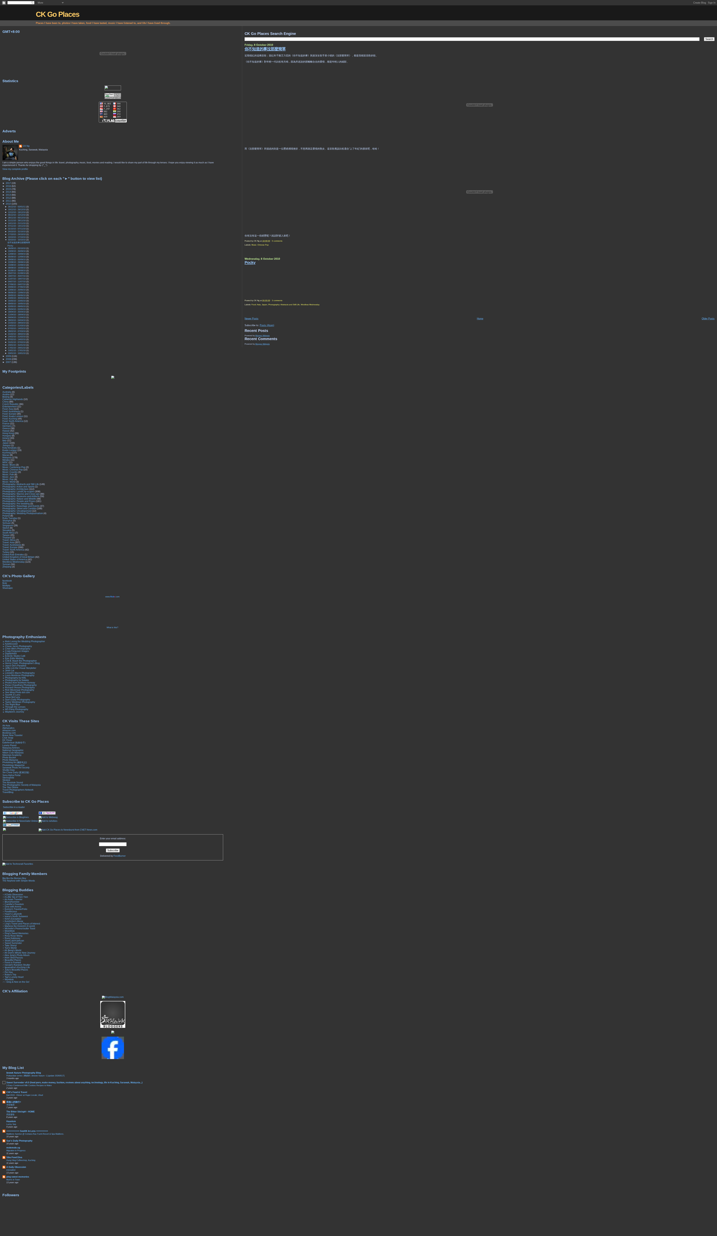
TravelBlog (7, 792)
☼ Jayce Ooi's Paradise (14, 665)
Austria (6, 394)
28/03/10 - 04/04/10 (17, 320)
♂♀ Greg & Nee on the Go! (15, 982)
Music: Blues (8, 465)
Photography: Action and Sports (18, 486)
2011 (9, 201)
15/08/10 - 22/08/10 (17, 265)
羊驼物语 (10, 1105)
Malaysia (7, 457)
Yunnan (6, 564)
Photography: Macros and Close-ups (21, 494)
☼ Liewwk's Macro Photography (18, 673)
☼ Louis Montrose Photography (18, 675)
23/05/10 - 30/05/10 (17, 298)
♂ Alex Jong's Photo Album (16, 955)
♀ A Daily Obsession (12, 894)
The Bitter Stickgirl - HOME (20, 1111)
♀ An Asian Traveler (12, 899)
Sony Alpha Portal (11, 775)
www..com (112, 597)
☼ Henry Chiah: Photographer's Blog (21, 663)
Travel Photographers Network (17, 790)
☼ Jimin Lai (8, 670)
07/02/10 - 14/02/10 (17, 339)
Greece (6, 428)
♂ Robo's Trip (9, 974)
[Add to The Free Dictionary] (11, 826)
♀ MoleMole (8, 931)
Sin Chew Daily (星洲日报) (15, 772)
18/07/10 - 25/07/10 (17, 276)
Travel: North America (13, 549)
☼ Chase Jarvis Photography (17, 646)
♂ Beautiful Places (11, 960)
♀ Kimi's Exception (11, 919)
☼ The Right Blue (11, 704)
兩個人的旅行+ (13, 1102)
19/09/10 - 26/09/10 (17, 251)
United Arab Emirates (13, 554)
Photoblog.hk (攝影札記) (14, 762)
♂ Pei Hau (7, 972)
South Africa (8, 532)
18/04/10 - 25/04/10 (17, 312)
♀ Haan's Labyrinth (12, 914)
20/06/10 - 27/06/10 (17, 287)
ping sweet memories (17, 1177)
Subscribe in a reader (14, 807)
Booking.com (9, 733)
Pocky (250, 262)
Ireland (6, 438)
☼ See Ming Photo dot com (16, 692)
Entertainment (9, 406)
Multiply (6, 585)
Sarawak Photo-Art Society (16, 767)
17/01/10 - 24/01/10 (17, 348)
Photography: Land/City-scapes (18, 491)
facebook (7, 580)
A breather (11, 1170)
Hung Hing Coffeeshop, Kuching (20, 1160)
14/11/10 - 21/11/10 (17, 223)
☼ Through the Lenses (13, 707)
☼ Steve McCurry (11, 697)
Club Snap (7, 737)
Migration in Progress (16, 1150)
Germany (7, 426)
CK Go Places (57, 14)
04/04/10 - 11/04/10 (17, 317)
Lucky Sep (11, 1124)
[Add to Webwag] (48, 817)
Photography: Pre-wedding (16, 503)
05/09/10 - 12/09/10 (17, 257)
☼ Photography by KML (14, 678)
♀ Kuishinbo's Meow (12, 921)
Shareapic (7, 588)
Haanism (11, 1121)
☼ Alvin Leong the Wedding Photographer (23, 641)
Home (480, 318)
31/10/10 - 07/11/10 (17, 229)
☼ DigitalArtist (9, 653)
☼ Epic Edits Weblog (13, 658)
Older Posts (708, 318)
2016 (9, 186)
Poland (6, 515)
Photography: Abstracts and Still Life (284, 305)
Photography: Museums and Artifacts (20, 496)
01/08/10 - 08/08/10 (17, 270)
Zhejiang (6, 566)
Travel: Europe (9, 547)
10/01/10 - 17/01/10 (17, 350)
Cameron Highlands (12, 399)
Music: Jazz (8, 477)
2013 (9, 195)
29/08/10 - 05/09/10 (17, 259)
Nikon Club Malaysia (13, 752)
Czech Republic (10, 404)
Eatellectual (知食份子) (13, 742)
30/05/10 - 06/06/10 (17, 295)
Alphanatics (8, 728)
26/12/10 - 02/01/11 (17, 207)
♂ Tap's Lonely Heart (13, 977)
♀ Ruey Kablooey (11, 938)
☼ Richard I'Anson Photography (18, 687)
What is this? (112, 627)
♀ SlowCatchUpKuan (13, 940)
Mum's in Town (13, 1180)
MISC (5, 462)
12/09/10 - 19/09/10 (17, 254)
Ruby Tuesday (9, 518)
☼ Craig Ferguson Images (15, 651)
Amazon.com (9, 730)
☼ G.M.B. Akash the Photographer (19, 661)
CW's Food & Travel (16, 1092)
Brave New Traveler (12, 735)
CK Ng (26, 146)
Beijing (6, 397)
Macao (5, 455)
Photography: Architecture (15, 489)
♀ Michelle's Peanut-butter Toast (18, 928)
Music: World (8, 482)
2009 (9, 356)
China (5, 401)
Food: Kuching (9, 418)
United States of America (14, 559)
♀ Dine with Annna (11, 906)
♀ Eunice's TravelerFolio (14, 909)
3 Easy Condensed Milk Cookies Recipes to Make (29, 1085)
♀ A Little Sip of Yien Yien (15, 897)
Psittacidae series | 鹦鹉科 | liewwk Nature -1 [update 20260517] (35, 1076)
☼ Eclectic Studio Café (13, 656)
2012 (9, 198)
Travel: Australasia (11, 545)
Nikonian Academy (11, 755)
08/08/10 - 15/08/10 (17, 268)
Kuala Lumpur (9, 450)
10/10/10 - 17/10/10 (17, 237)
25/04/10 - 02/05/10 (17, 309)
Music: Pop (8, 479)
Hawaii (6, 431)
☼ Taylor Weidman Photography (18, 702)
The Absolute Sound (12, 782)
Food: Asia (256, 305)
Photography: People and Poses (18, 501)
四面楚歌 (10, 1114)
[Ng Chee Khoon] (113, 1058)
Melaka (6, 460)
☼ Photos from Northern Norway (18, 682)
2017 (9, 183)
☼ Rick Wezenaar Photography (18, 690)
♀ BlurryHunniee (10, 902)
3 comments (277, 300)
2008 (9, 359)
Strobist (6, 780)
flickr (4, 583)
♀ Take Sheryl (9, 945)
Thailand (6, 537)
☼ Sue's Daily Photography (16, 699)
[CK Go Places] (47, 814)
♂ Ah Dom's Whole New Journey (18, 953)
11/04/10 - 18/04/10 (17, 314)
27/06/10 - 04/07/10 (17, 284)
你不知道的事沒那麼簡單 (265, 49)
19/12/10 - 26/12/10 (17, 209)
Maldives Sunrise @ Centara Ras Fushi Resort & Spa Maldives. (35, 1134)
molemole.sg (13, 1147)
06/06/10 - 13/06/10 (17, 292)
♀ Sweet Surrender (12, 943)
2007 (9, 362)
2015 (9, 189)
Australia (6, 392)
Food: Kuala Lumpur (12, 416)
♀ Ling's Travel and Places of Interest (21, 923)
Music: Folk (8, 474)
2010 (9, 204)
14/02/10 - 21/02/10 (17, 336)
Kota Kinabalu (9, 448)
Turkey (5, 552)
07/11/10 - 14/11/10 (17, 226)
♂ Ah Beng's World (11, 950)
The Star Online (10, 787)
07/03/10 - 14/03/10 (17, 328)
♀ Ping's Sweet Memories (15, 933)
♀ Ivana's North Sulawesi (15, 916)
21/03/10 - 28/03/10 (17, 323)
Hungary (6, 435)
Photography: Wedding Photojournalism (22, 513)
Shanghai (7, 520)
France (6, 423)
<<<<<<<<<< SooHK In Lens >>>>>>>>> (27, 1131)
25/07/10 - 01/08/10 (17, 273)
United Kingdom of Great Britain (18, 557)
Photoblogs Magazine (13, 765)
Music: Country (10, 472)
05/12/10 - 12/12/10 (17, 215)
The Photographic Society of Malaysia (21, 785)
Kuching (6, 452)
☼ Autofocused (10, 644)
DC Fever (7, 740)
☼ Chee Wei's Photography (16, 648)
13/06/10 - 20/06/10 (17, 290)
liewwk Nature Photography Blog (23, 1073)
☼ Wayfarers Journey (13, 711)
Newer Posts (251, 318)
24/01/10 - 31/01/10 (17, 345)
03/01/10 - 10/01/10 (17, 353)
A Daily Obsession (16, 1167)
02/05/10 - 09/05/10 (17, 306)
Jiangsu (6, 445)
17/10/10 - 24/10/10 (17, 234)
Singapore (7, 525)
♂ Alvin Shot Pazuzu (12, 957)
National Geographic (13, 750)
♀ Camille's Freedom (13, 904)
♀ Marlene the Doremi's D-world (18, 926)
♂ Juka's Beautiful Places (15, 969)
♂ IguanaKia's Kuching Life (16, 967)
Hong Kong (8, 433)
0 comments (277, 241)
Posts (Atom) (267, 325)
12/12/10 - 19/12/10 (17, 212)
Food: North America (12, 421)
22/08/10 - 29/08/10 (17, 262)
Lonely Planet (9, 745)
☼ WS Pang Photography (15, 709)
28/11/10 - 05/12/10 (17, 218)
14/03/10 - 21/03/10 (17, 325)
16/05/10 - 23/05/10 (17, 301)
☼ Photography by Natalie (15, 680)
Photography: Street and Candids (19, 508)
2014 (9, 192)
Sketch (5, 528)
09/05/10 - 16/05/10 (17, 303)
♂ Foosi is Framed (11, 962)
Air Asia (6, 725)
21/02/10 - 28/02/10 (17, 334)
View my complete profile (15, 169)
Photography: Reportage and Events (20, 506)
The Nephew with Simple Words (18, 880)
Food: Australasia (11, 411)
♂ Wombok (8, 979)
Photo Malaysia (10, 760)
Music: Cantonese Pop (13, 467)
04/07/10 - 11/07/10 (17, 281)
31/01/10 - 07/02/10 (17, 342)
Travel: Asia (8, 542)
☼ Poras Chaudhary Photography (19, 685)
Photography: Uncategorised (17, 511)
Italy (4, 440)
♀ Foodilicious (9, 911)
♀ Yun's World (9, 948)
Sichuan (6, 523)
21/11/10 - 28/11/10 (17, 220)
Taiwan (6, 535)
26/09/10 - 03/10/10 (17, 248)
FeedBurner (120, 856)
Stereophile (8, 777)
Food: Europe (9, 414)
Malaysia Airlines (11, 748)
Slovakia (6, 530)
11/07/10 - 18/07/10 (17, 279)
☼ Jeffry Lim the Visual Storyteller (19, 668)
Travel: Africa (8, 540)
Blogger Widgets (262, 336)
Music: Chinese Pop (260, 245)
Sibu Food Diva (14, 1157)
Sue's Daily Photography (19, 1140)
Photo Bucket (9, 757)
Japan (264, 305)
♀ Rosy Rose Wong (12, 936)
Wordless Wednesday (310, 305)
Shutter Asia (8, 770)
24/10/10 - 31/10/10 (17, 231)
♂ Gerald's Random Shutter (16, 965)
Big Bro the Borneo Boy (14, 878)
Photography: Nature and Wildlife (19, 498)
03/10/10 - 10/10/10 (17, 240)
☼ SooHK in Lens (11, 695)
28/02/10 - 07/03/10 (17, 331)
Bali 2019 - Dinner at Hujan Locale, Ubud (24, 1095)
